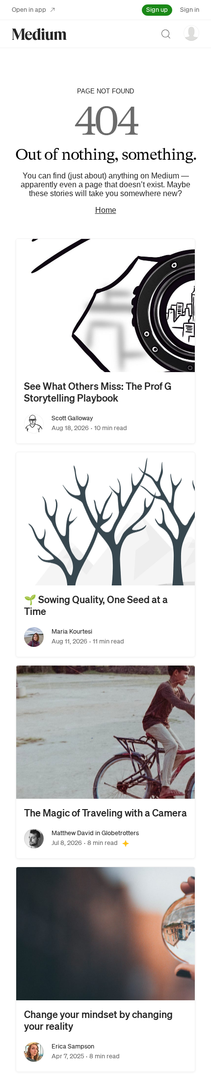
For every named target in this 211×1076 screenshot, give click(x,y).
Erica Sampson (73, 1046)
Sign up (157, 9)
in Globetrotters (116, 833)
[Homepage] (39, 34)
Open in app (29, 9)
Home (105, 210)
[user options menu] (191, 33)
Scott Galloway (72, 418)
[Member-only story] (126, 843)
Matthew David (73, 833)
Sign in (189, 9)
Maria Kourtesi (72, 631)
